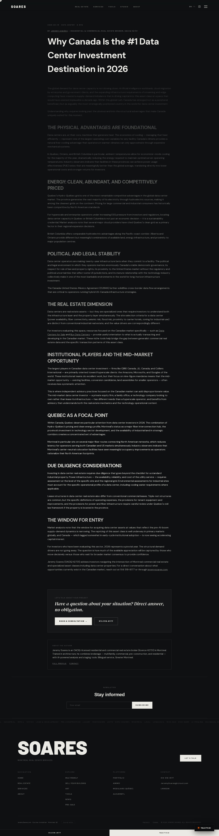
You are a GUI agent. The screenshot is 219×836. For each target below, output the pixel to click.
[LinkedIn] (199, 7)
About (136, 7)
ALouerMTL (119, 794)
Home (21, 778)
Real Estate (81, 7)
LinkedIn (165, 788)
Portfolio (118, 778)
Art (67, 788)
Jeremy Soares (59, 31)
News (68, 799)
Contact (73, 663)
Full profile (59, 663)
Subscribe (142, 705)
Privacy (146, 822)
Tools (112, 7)
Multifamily (71, 778)
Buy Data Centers (80, 334)
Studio (124, 7)
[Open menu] (206, 6)
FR (194, 7)
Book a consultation (73, 621)
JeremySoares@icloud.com (174, 783)
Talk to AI (164, 833)
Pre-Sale (70, 805)
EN (190, 7)
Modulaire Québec (123, 788)
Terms (155, 822)
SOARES (18, 6)
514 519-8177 (106, 621)
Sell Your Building (75, 783)
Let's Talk (191, 758)
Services (98, 7)
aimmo (116, 783)
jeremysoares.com (158, 569)
